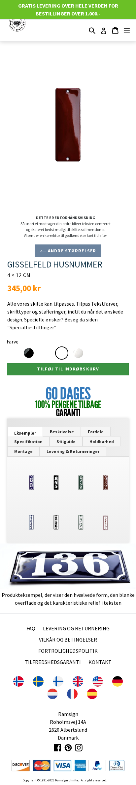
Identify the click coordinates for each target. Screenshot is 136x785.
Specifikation (28, 441)
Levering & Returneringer (73, 451)
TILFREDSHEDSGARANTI (53, 662)
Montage (23, 451)
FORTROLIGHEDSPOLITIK (68, 650)
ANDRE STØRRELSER (71, 251)
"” (31, 327)
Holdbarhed (101, 441)
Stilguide (66, 441)
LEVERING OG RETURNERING (76, 628)
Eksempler (25, 433)
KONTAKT (100, 662)
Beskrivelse (62, 432)
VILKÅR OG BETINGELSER (68, 639)
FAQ (30, 628)
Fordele (96, 432)
